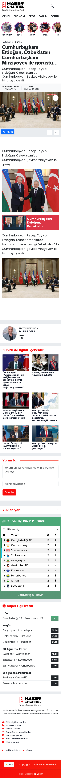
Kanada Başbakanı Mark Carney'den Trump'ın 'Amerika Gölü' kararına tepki (14, 414)
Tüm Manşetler (14, 735)
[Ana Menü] (56, 6)
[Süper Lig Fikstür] (57, 606)
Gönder (9, 492)
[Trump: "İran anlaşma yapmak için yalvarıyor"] (45, 433)
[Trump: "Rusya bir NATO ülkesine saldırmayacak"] (16, 433)
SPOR (32, 16)
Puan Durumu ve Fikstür (18, 732)
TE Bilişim (38, 773)
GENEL (6, 16)
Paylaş (9, 131)
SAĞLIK (43, 16)
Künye (29, 750)
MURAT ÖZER (27, 331)
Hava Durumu (13, 725)
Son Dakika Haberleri (17, 738)
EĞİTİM (55, 16)
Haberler (6, 41)
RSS (10, 764)
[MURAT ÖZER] (10, 333)
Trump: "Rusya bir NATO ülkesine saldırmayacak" (13, 446)
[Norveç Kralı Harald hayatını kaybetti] (45, 362)
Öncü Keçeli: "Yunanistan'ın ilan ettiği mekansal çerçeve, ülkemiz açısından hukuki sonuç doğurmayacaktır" (13, 380)
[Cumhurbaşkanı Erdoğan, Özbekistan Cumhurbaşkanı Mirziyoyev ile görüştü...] (30, 110)
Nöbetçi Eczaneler (16, 722)
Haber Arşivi (12, 742)
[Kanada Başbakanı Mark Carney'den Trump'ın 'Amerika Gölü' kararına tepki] (16, 400)
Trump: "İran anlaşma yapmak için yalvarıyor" (44, 446)
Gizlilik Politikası (13, 750)
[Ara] (52, 6)
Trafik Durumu (13, 728)
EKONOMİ (19, 16)
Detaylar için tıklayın (30, 595)
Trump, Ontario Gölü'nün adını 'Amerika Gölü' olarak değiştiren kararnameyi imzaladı (44, 415)
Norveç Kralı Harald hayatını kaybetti (43, 373)
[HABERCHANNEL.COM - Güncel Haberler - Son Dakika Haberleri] (13, 6)
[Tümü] (57, 510)
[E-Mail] (21, 337)
